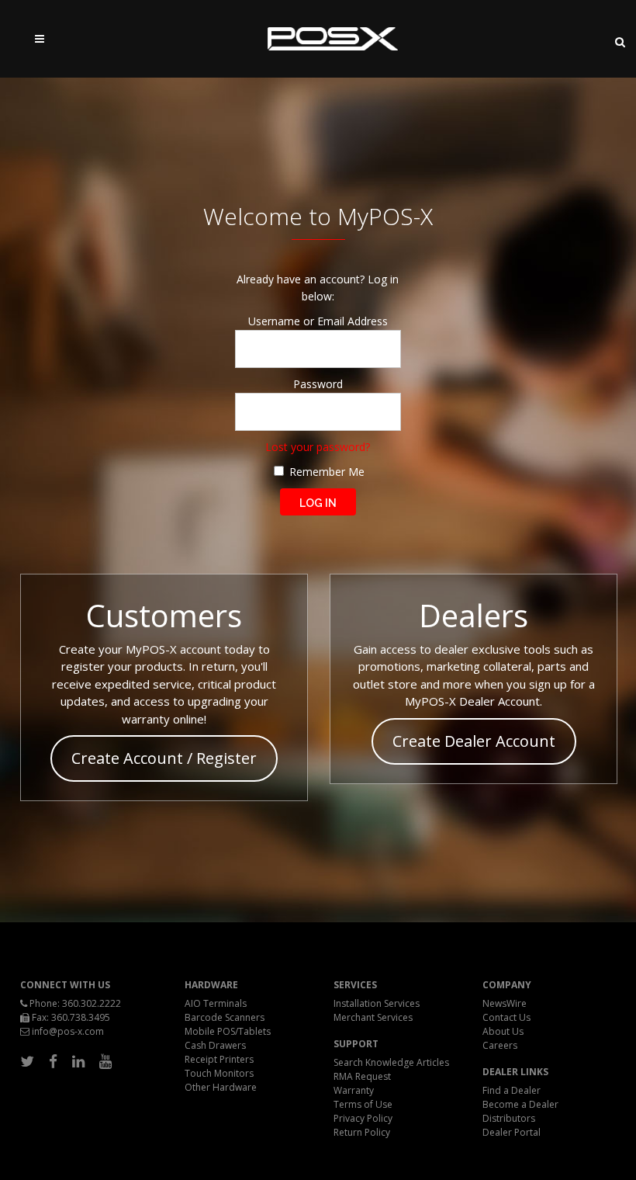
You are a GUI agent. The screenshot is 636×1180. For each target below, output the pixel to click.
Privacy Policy (363, 1118)
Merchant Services (373, 1017)
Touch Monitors (219, 1073)
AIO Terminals (216, 1003)
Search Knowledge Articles (391, 1062)
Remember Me (325, 471)
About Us (503, 1031)
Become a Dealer (520, 1104)
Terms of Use (363, 1104)
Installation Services (377, 1003)
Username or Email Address (318, 321)
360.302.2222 (91, 1003)
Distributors (508, 1118)
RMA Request (362, 1076)
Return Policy (362, 1132)
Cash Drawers (215, 1045)
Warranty (354, 1090)
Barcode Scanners (224, 1017)
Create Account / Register (164, 758)
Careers (499, 1045)
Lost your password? (317, 446)
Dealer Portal (511, 1132)
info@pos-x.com (68, 1031)
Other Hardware (221, 1087)
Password (318, 384)
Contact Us (506, 1017)
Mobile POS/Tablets (228, 1031)
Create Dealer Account (473, 741)
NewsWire (504, 1003)
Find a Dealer (511, 1090)
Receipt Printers (219, 1059)
